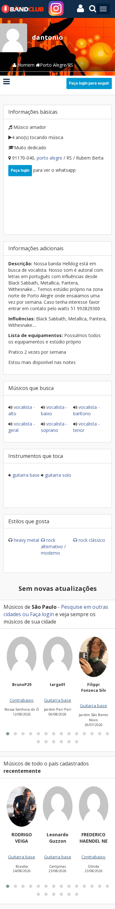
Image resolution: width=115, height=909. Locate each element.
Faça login (20, 170)
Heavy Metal (26, 540)
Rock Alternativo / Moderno (53, 546)
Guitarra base (25, 475)
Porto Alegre (50, 158)
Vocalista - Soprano (54, 427)
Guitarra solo (57, 475)
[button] (8, 734)
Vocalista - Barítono (86, 410)
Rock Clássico (92, 540)
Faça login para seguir (89, 83)
